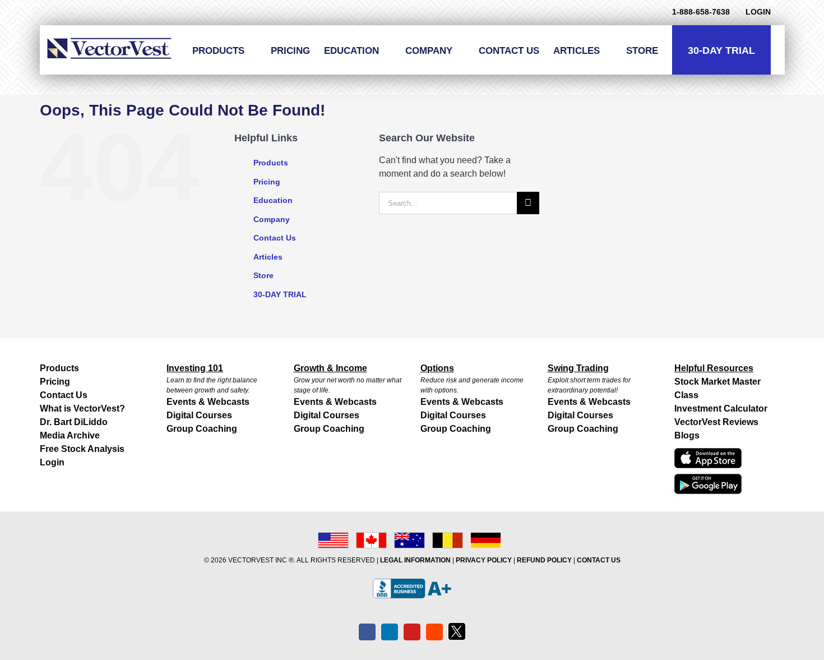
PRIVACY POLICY (484, 560)
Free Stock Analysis (82, 449)
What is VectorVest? (82, 408)
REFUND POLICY (544, 560)
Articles (268, 256)
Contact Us (274, 237)
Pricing (266, 181)
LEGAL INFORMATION (415, 560)
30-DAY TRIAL (280, 294)
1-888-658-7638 (701, 11)
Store (263, 275)
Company (271, 219)
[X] (456, 631)
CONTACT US (599, 560)
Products (270, 162)
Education (273, 200)
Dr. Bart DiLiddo (74, 422)
